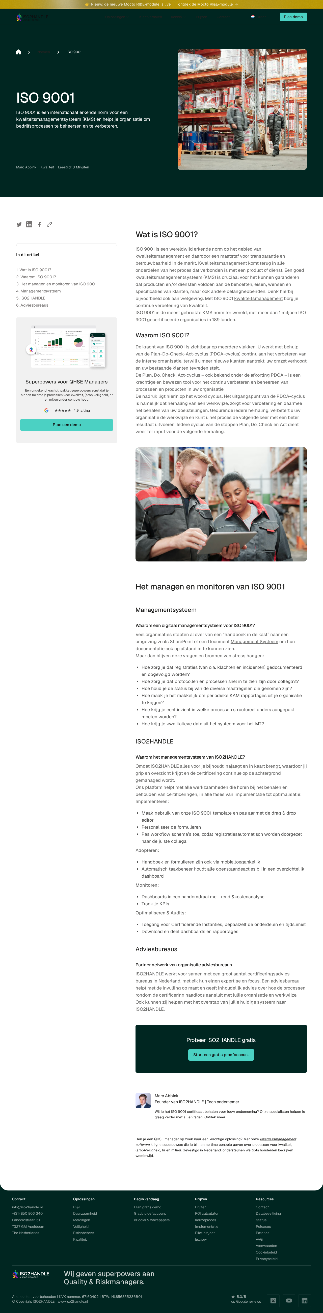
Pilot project (205, 1233)
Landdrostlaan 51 (26, 1220)
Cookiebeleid (266, 1252)
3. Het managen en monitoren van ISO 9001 (56, 284)
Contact (262, 1207)
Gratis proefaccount (150, 1213)
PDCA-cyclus (291, 396)
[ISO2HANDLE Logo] (31, 1274)
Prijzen (200, 1207)
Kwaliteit (80, 1239)
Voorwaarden (266, 1245)
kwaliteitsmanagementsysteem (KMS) (176, 277)
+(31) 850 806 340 (27, 1213)
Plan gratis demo (147, 1207)
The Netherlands (25, 1233)
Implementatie (206, 1226)
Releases (263, 1226)
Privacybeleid (267, 1259)
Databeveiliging (268, 1213)
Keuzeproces (205, 1220)
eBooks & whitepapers (152, 1220)
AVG (259, 1239)
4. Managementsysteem (38, 291)
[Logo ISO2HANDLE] (32, 17)
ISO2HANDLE (165, 766)
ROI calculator (207, 1213)
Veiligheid (81, 1226)
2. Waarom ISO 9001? (36, 277)
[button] (261, 17)
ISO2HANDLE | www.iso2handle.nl (60, 1301)
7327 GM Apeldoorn (28, 1226)
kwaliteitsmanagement (160, 256)
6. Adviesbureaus (32, 305)
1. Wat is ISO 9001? (33, 270)
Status (261, 1220)
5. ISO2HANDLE (30, 298)
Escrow (201, 1239)
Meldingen (81, 1220)
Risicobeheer (83, 1233)
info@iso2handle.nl (27, 1207)
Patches (262, 1233)
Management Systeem (254, 641)
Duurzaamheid (85, 1213)
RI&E (77, 1207)
